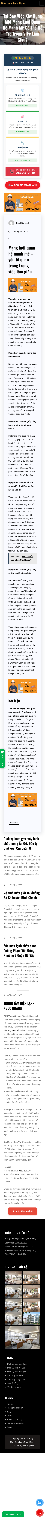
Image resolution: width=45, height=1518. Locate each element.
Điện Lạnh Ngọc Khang (13, 3)
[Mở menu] (41, 3)
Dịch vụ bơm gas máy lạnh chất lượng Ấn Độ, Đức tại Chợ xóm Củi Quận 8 (21, 843)
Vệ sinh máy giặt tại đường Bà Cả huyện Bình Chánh (22, 895)
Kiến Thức (14, 823)
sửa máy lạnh (10, 1030)
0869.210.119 (24, 1171)
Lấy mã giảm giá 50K (22, 1211)
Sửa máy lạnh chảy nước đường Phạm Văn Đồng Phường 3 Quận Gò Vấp (20, 950)
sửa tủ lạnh (22, 1030)
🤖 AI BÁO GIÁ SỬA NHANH (22, 185)
